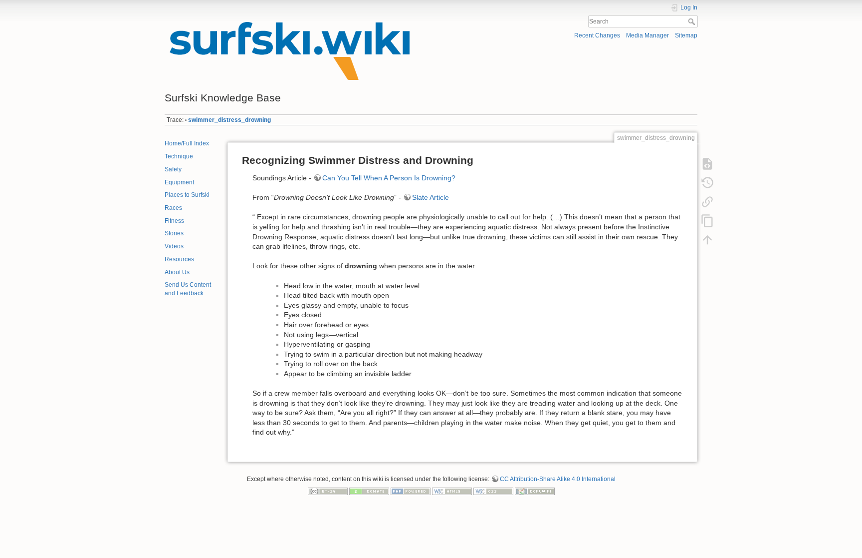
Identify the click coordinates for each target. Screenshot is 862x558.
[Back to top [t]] (707, 239)
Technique (179, 156)
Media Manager (647, 35)
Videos (174, 246)
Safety (173, 169)
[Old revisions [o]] (707, 182)
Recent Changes (597, 35)
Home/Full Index (187, 143)
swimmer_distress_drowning (229, 119)
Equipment (179, 182)
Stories (174, 233)
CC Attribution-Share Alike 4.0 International (558, 479)
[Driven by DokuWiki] (535, 490)
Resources (179, 259)
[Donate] (369, 490)
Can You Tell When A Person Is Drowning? (388, 178)
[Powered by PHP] (411, 490)
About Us (177, 272)
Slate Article (430, 197)
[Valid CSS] (493, 490)
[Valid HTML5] (452, 490)
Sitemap (686, 35)
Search (692, 21)
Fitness (174, 220)
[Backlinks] (707, 201)
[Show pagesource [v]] (707, 163)
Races (173, 207)
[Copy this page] (707, 220)
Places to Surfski (187, 194)
